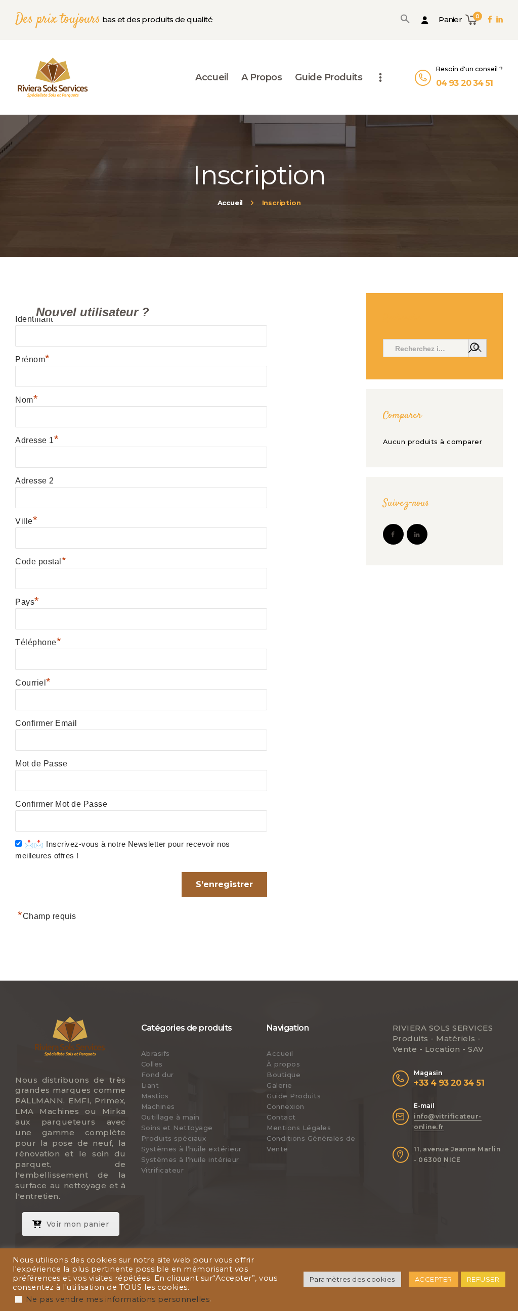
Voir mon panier (78, 1224)
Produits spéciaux (173, 1138)
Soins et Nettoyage (177, 1128)
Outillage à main (170, 1117)
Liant (150, 1085)
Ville (26, 521)
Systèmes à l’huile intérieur (190, 1159)
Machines (158, 1106)
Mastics (155, 1096)
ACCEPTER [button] (433, 1279)
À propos (283, 1064)
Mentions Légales (299, 1128)
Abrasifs (155, 1053)
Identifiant (36, 319)
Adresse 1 (37, 440)
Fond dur (157, 1075)
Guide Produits (294, 1096)
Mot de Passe (41, 763)
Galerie (279, 1085)
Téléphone (38, 642)
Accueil (230, 203)
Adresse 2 (34, 480)
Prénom (32, 359)
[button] (405, 19)
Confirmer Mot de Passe (61, 804)
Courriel (33, 682)
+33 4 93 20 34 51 (449, 1083)
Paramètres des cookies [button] (352, 1279)
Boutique (283, 1075)
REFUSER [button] (483, 1279)
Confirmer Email (46, 723)
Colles (152, 1064)
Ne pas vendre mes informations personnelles (117, 1299)
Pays (27, 602)
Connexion (286, 1106)
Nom (26, 400)
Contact (281, 1117)
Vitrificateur (162, 1170)
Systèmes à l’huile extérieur (191, 1149)
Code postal (40, 561)
